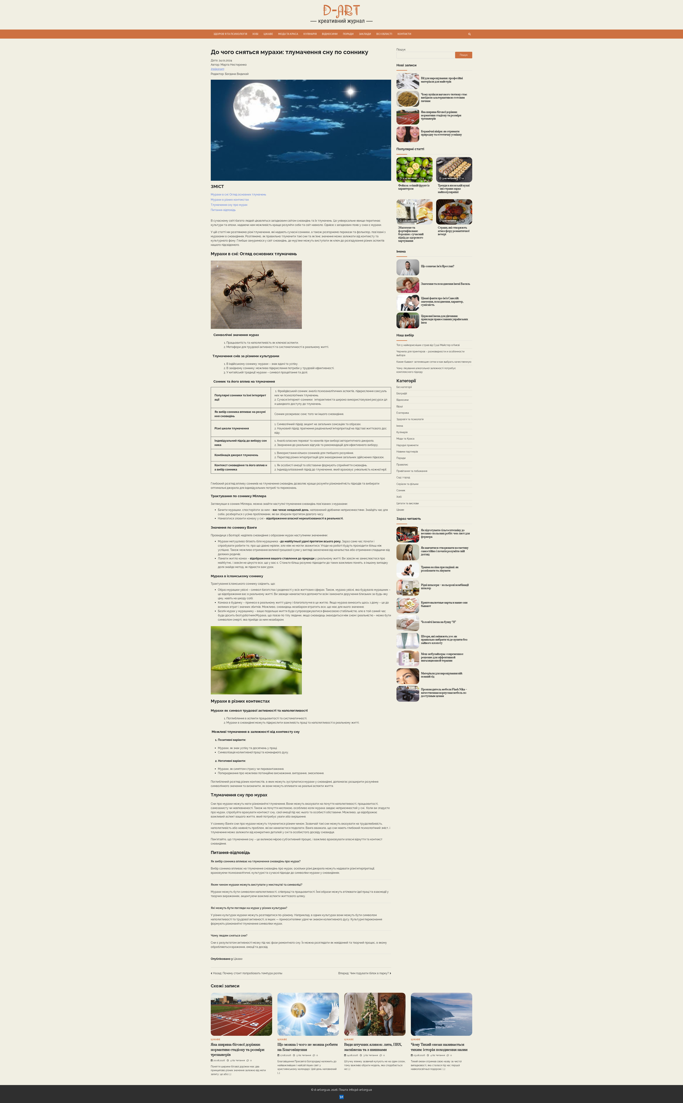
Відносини (330, 34)
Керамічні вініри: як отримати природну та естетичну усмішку (441, 133)
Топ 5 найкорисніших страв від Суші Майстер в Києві (428, 345)
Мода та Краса (288, 34)
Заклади (365, 34)
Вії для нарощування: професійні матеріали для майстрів (442, 80)
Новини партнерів (407, 451)
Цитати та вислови (407, 503)
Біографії (401, 393)
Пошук (401, 49)
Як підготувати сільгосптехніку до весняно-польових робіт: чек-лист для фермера (445, 534)
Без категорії (404, 387)
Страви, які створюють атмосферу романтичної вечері (453, 231)
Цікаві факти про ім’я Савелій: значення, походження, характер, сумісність (442, 302)
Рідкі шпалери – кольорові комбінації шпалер (445, 586)
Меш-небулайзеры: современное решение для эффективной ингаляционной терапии (442, 657)
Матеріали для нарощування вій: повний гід (442, 675)
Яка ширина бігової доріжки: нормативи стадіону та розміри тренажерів (441, 115)
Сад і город (403, 477)
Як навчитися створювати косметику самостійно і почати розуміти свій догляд (444, 551)
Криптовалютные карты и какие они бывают (444, 604)
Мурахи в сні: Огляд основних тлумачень (238, 194)
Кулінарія (310, 34)
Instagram (217, 69)
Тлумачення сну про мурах (229, 205)
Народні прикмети (407, 445)
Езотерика (402, 412)
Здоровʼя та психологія (230, 34)
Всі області (384, 34)
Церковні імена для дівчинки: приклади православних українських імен (444, 319)
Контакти (404, 34)
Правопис (402, 464)
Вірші (399, 406)
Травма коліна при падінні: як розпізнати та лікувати (439, 569)
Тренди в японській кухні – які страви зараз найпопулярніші (454, 189)
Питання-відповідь (223, 210)
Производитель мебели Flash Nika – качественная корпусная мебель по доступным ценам (444, 693)
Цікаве (268, 34)
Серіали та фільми (407, 484)
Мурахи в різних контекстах (230, 199)
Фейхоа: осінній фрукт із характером (414, 187)
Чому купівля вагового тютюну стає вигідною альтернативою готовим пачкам (444, 98)
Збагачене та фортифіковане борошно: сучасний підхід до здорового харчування (410, 234)
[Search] (469, 34)
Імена (399, 425)
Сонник (400, 490)
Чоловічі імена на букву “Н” (438, 622)
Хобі (255, 34)
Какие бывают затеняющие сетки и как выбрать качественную (433, 361)
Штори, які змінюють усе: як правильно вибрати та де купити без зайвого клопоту (444, 640)
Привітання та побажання (411, 471)
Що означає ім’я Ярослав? (437, 266)
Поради (348, 34)
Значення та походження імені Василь (445, 284)
